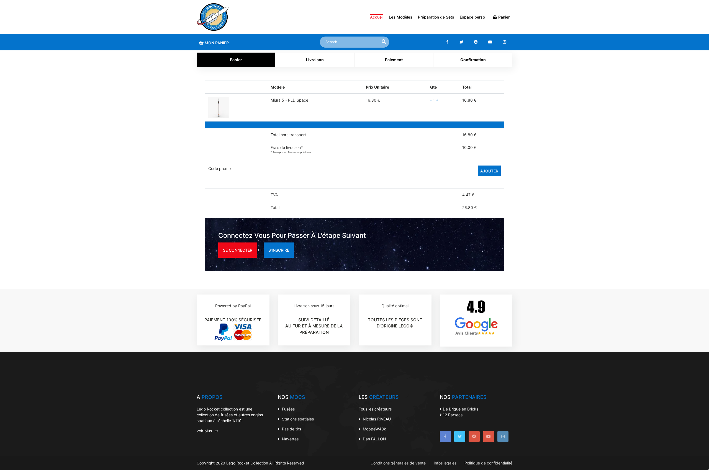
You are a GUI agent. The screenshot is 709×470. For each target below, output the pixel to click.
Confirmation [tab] (473, 59)
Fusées (288, 409)
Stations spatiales (297, 419)
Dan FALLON (374, 439)
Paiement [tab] (394, 59)
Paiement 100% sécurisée (232, 319)
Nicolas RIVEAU (376, 419)
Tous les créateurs (375, 409)
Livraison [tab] (315, 59)
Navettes (290, 439)
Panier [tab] (236, 59)
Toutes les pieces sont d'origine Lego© (395, 323)
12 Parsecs (452, 414)
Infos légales (445, 463)
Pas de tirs (291, 429)
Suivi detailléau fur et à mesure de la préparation (314, 326)
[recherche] (383, 41)
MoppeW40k (374, 429)
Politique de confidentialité (488, 463)
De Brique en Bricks (460, 409)
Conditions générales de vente (398, 463)
